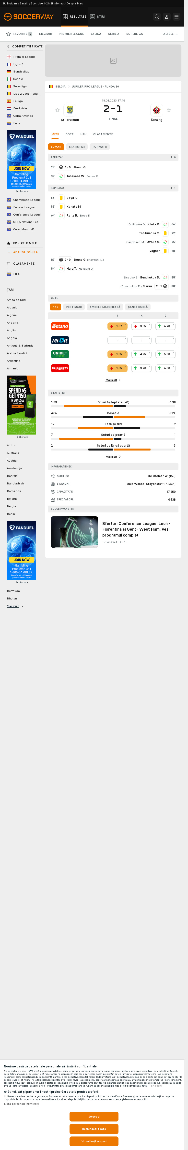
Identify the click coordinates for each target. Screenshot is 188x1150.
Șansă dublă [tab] (138, 307)
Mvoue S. (153, 242)
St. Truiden (70, 120)
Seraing (156, 120)
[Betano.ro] (60, 326)
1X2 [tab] (55, 307)
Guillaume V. (137, 224)
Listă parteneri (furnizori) (21, 1104)
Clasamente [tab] (103, 134)
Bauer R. (93, 176)
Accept (94, 1116)
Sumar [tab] (56, 146)
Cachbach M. (135, 242)
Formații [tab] (100, 146)
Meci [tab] (55, 134)
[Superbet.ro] (60, 368)
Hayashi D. (95, 260)
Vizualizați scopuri (94, 1141)
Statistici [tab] (77, 146)
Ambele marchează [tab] (105, 307)
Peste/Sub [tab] (74, 307)
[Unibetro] (60, 354)
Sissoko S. (130, 277)
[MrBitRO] (60, 340)
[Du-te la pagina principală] (31, 17)
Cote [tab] (69, 134)
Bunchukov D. (150, 277)
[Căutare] (157, 17)
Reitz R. (72, 216)
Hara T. (72, 269)
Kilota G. (154, 224)
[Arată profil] (69, 110)
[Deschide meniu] (176, 17)
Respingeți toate (94, 1129)
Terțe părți (155, 1085)
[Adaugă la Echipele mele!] (57, 110)
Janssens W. (76, 176)
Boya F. (85, 216)
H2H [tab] (83, 134)
